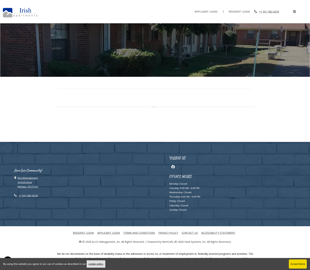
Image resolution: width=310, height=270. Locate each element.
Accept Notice (298, 264)
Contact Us (190, 232)
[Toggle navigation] (294, 11)
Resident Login (241, 11)
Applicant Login (208, 11)
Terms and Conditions (139, 232)
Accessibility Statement (218, 232)
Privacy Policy (168, 232)
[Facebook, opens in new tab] (173, 166)
